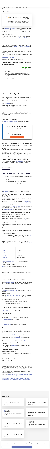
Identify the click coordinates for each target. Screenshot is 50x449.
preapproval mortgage (5, 379)
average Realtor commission (9, 116)
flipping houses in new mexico (17, 379)
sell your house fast (28, 219)
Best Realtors (5, 191)
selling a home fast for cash (10, 280)
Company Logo (7, 68)
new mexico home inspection (14, 378)
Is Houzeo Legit (6, 321)
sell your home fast (17, 267)
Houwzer (4, 255)
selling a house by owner (14, 269)
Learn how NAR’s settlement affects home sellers (20, 23)
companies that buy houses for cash (13, 295)
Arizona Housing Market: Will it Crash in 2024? (12, 402)
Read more (6, 404)
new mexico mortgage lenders (24, 378)
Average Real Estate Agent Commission (10, 121)
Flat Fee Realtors (8, 240)
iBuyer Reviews (6, 310)
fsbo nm (11, 379)
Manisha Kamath (31, 400)
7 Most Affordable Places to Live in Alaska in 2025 (36, 424)
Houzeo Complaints (7, 319)
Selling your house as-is (10, 282)
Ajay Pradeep (7, 400)
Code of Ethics (7, 103)
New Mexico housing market (9, 28)
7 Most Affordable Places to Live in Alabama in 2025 (37, 402)
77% (3, 266)
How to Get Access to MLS (8, 209)
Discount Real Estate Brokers (8, 261)
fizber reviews (10, 374)
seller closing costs (18, 337)
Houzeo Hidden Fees (7, 324)
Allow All (27, 446)
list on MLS (20, 221)
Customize (7, 446)
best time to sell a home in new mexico (19, 374)
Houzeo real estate (16, 206)
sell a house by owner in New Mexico (22, 37)
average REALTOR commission (15, 334)
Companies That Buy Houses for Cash (10, 290)
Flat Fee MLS (28, 202)
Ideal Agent (5, 252)
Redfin (4, 250)
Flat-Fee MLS (26, 201)
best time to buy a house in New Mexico (21, 46)
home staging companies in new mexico (10, 375)
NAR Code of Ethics (6, 110)
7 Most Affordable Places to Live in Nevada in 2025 (13, 434)
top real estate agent (19, 161)
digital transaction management (9, 225)
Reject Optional (17, 446)
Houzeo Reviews (7, 322)
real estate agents (22, 100)
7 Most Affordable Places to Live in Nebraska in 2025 (13, 413)
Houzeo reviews (14, 345)
